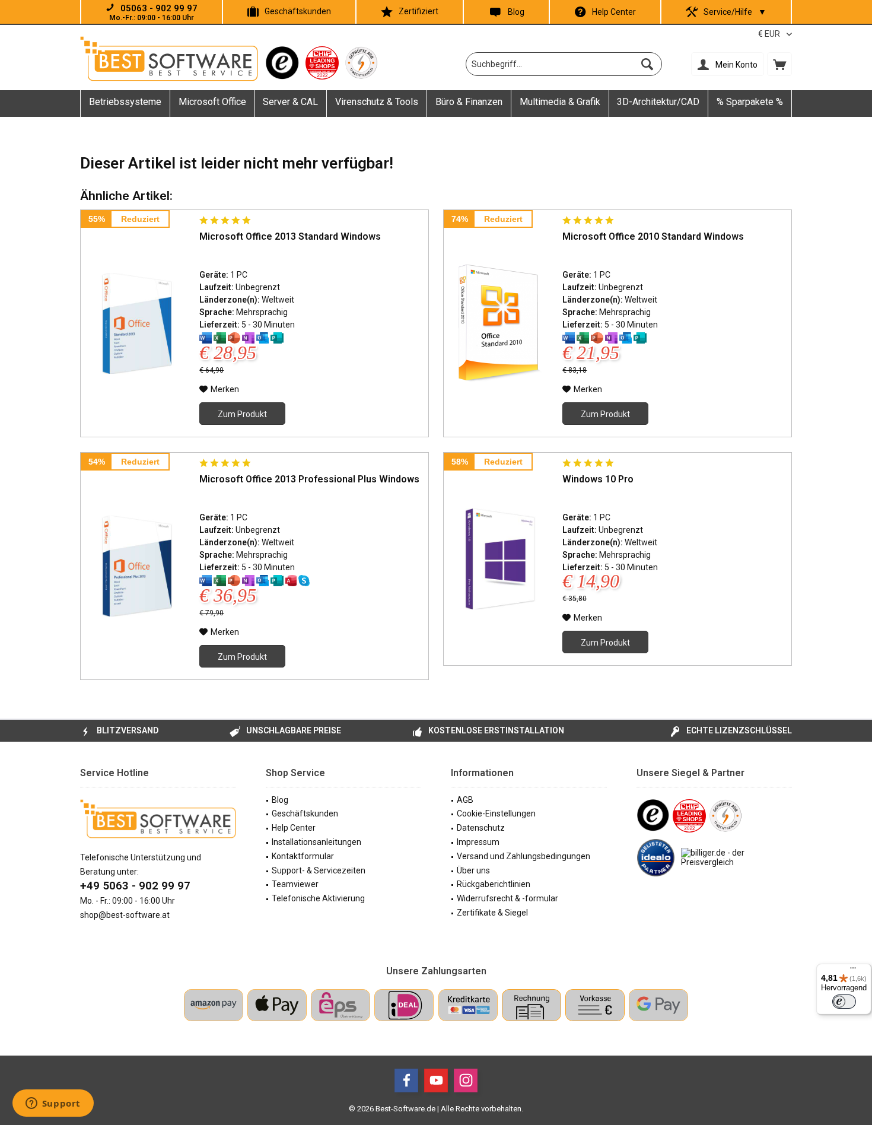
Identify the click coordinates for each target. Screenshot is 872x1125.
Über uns (473, 870)
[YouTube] (436, 1080)
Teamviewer (295, 884)
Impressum (478, 842)
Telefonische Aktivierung (318, 898)
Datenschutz (481, 827)
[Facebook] (406, 1080)
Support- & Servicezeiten (318, 870)
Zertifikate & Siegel (492, 912)
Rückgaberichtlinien (493, 884)
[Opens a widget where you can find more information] (53, 1104)
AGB (465, 800)
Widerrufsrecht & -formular (507, 898)
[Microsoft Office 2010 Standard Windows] (500, 323)
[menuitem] (779, 64)
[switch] (844, 1001)
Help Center (614, 12)
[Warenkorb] (779, 64)
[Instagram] (466, 1080)
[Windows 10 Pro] (500, 559)
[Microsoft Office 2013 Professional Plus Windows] (137, 566)
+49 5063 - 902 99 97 (135, 885)
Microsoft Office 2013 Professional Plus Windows (309, 479)
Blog (516, 12)
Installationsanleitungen (316, 842)
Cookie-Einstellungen (496, 813)
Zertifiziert (418, 11)
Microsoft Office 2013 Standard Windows (290, 236)
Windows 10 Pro (598, 479)
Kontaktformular (303, 856)
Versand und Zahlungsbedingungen (523, 856)
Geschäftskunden (298, 11)
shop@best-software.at (125, 915)
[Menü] (853, 971)
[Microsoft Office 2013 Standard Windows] (137, 323)
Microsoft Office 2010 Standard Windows (653, 236)
